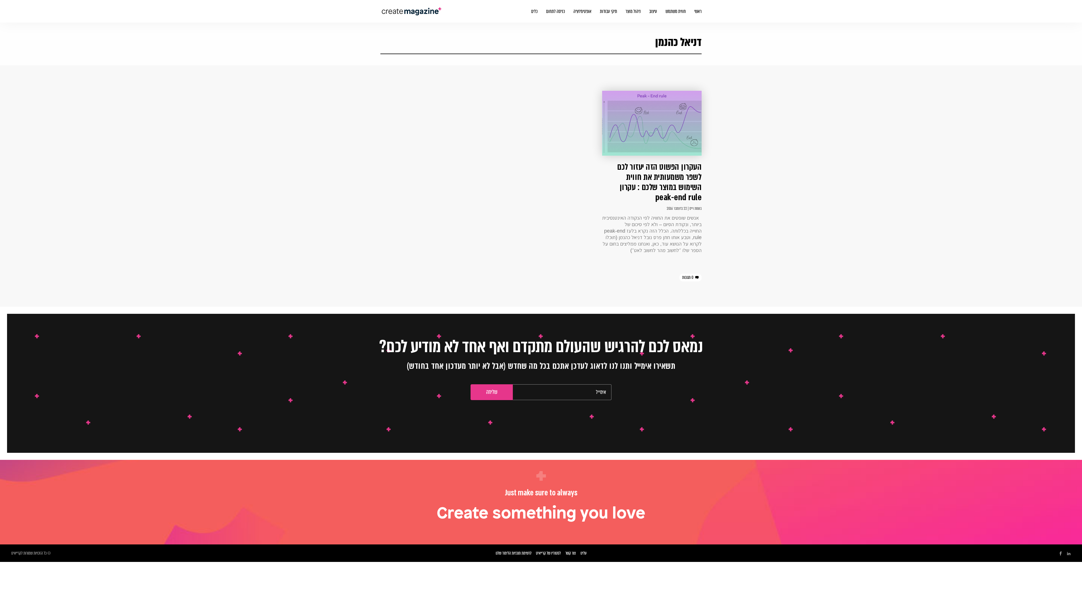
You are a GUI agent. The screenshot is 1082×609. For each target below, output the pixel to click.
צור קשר (570, 553)
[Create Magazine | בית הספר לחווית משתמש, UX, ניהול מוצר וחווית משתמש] (412, 8)
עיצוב (653, 11)
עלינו (583, 553)
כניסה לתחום (555, 11)
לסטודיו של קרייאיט (548, 553)
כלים (534, 11)
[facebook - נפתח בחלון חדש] (1061, 554)
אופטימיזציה (582, 11)
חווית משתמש (676, 11)
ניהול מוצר (633, 11)
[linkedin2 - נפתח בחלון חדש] (1069, 554)
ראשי (698, 11)
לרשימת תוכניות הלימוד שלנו (513, 553)
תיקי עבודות (608, 11)
